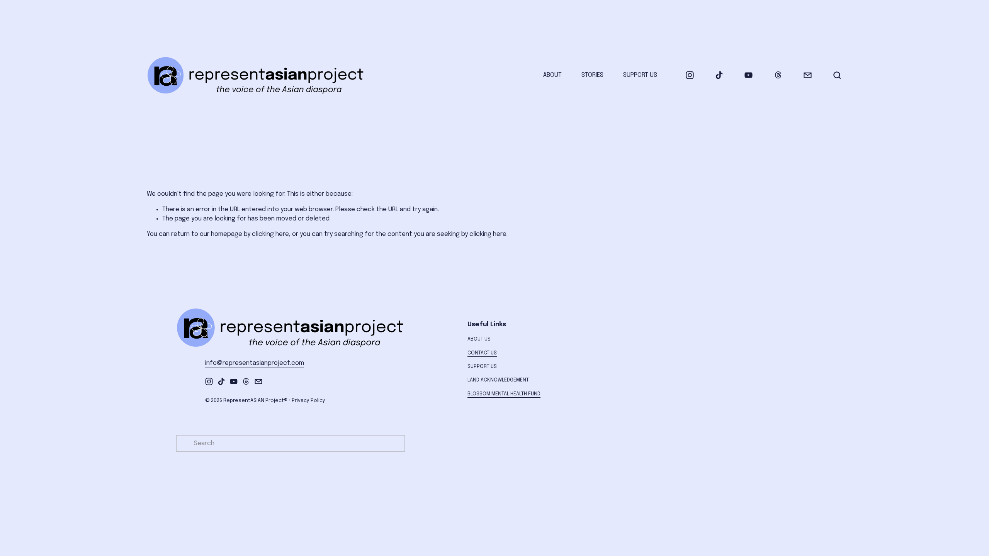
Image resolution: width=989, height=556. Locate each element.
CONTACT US (482, 353)
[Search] (837, 75)
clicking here (270, 234)
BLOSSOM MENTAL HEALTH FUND (503, 394)
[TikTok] (719, 75)
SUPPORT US (640, 75)
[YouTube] (748, 75)
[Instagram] (690, 75)
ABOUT (552, 75)
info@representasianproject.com (254, 363)
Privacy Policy (308, 400)
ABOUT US (479, 339)
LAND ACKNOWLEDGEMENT (498, 380)
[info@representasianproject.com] (807, 75)
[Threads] (778, 75)
